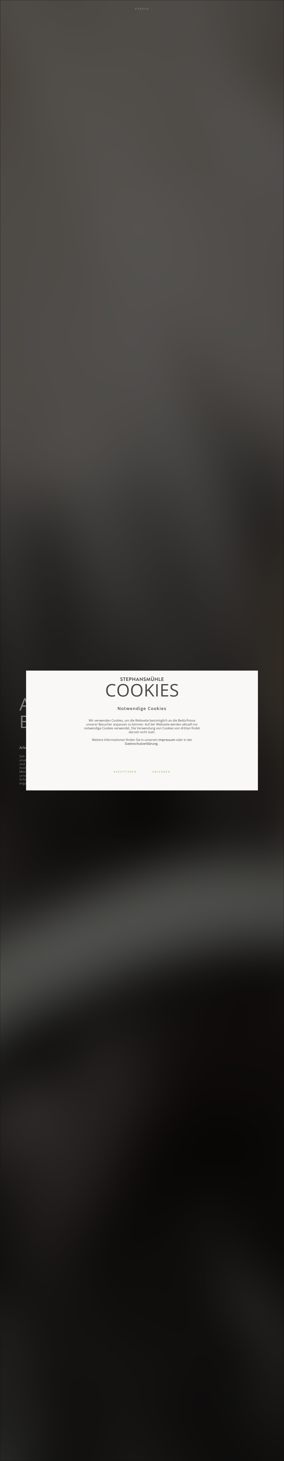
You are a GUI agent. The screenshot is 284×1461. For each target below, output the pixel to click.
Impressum (166, 740)
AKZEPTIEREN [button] (125, 772)
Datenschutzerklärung (141, 744)
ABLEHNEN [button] (161, 772)
